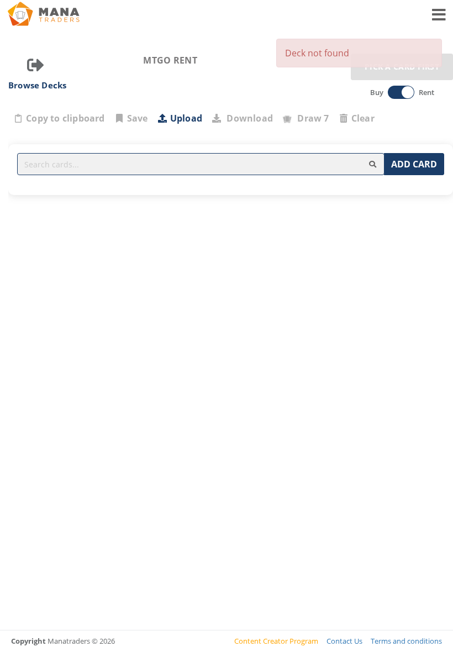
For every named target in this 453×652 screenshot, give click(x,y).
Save (137, 118)
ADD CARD (414, 164)
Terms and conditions (406, 641)
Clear (363, 118)
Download (247, 118)
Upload (186, 118)
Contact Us (344, 641)
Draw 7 (311, 118)
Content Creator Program (276, 641)
